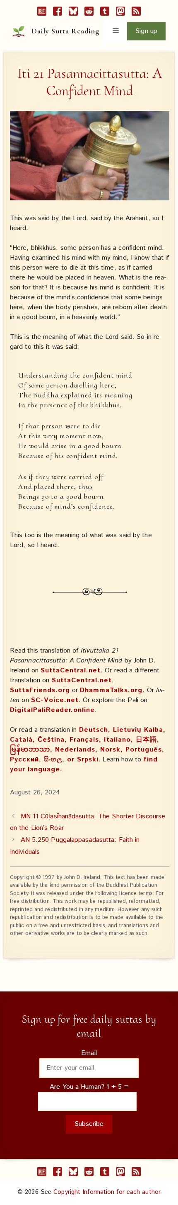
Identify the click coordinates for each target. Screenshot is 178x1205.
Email (89, 1053)
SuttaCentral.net (71, 670)
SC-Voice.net (55, 700)
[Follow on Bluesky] (73, 13)
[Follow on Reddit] (89, 13)
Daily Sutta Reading (65, 30)
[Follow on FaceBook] (57, 13)
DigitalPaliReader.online (52, 710)
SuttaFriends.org (40, 690)
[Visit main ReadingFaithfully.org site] (41, 13)
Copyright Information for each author (107, 1192)
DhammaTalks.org (111, 690)
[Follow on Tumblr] (104, 13)
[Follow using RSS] (136, 13)
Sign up (146, 31)
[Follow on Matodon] (120, 13)
